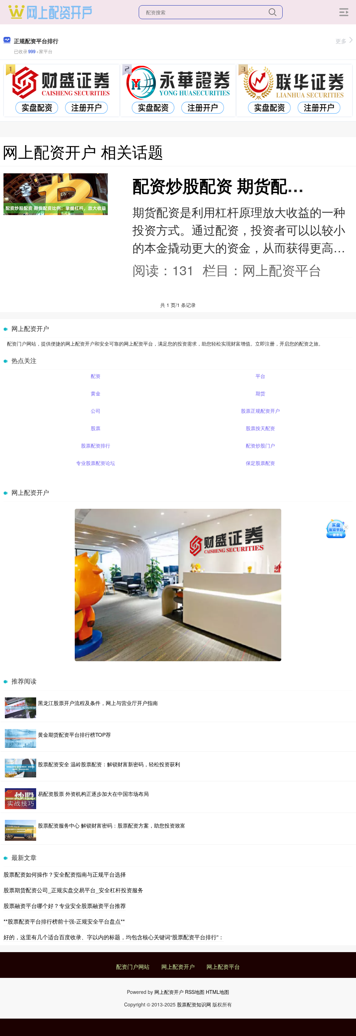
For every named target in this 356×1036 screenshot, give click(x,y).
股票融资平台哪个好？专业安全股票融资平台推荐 (64, 906)
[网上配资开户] (50, 11)
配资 (95, 375)
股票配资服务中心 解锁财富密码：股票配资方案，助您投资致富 (111, 825)
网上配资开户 (178, 967)
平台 (260, 375)
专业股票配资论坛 (95, 462)
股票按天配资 (260, 428)
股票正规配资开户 (260, 410)
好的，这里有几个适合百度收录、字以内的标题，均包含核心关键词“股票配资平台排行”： (113, 937)
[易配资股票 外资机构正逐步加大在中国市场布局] (20, 798)
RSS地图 (194, 991)
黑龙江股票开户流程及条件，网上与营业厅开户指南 (98, 702)
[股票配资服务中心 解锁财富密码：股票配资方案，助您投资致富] (20, 830)
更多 (341, 41)
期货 (260, 393)
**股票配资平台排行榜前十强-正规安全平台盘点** (64, 921)
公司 (95, 410)
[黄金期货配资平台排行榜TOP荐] (20, 738)
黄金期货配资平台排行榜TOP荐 (74, 734)
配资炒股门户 (260, 445)
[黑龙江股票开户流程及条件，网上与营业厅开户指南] (20, 707)
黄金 (95, 393)
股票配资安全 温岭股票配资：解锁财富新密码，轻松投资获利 (109, 764)
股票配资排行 (95, 445)
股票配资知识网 (194, 1004)
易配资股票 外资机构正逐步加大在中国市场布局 (93, 793)
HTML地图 (217, 991)
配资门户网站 (132, 967)
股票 (95, 428)
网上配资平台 (223, 967)
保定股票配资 (260, 462)
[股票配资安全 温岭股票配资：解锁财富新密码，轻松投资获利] (20, 768)
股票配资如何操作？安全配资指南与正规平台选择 (64, 874)
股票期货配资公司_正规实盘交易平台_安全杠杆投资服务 (73, 890)
